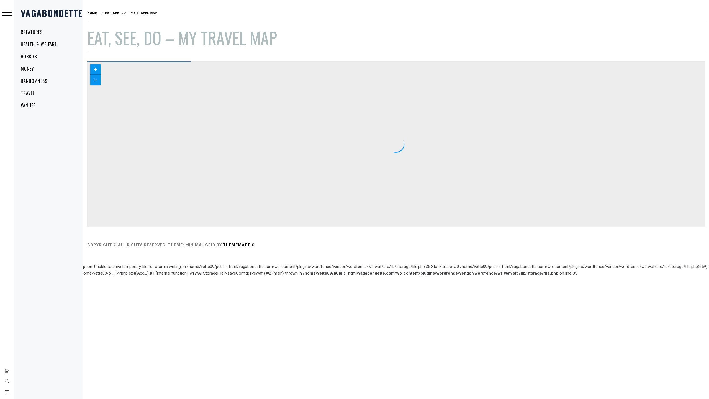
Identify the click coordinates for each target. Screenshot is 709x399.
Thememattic (239, 245)
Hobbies (29, 56)
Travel (28, 93)
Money (27, 68)
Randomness (34, 81)
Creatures (32, 32)
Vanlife (28, 105)
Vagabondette (51, 12)
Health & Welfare (39, 44)
